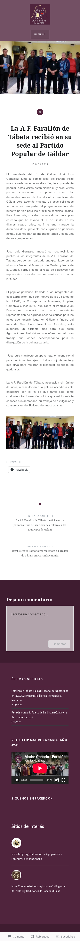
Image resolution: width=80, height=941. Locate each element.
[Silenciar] (57, 780)
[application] (40, 768)
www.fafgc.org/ (20, 854)
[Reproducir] (17, 780)
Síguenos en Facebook (32, 798)
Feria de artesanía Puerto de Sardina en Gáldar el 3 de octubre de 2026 (39, 715)
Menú (42, 34)
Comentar (59, 644)
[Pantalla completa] (63, 780)
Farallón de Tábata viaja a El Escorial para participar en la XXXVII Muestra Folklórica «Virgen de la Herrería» (39, 695)
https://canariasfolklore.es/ (26, 886)
